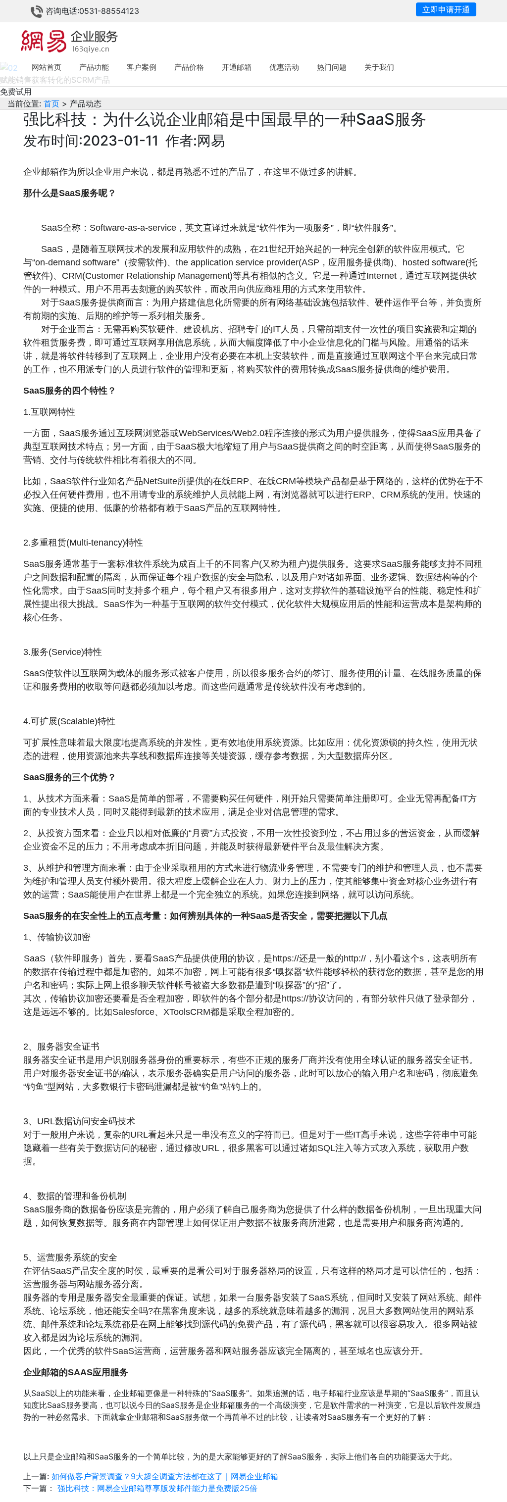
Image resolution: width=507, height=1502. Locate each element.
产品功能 (94, 67)
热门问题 (332, 67)
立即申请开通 (446, 9)
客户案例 (141, 67)
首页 (50, 103)
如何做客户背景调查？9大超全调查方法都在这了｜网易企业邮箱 (164, 1476)
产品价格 (189, 67)
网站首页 (46, 67)
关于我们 (379, 67)
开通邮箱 (237, 67)
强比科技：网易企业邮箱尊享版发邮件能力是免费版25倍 (157, 1488)
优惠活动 (284, 67)
